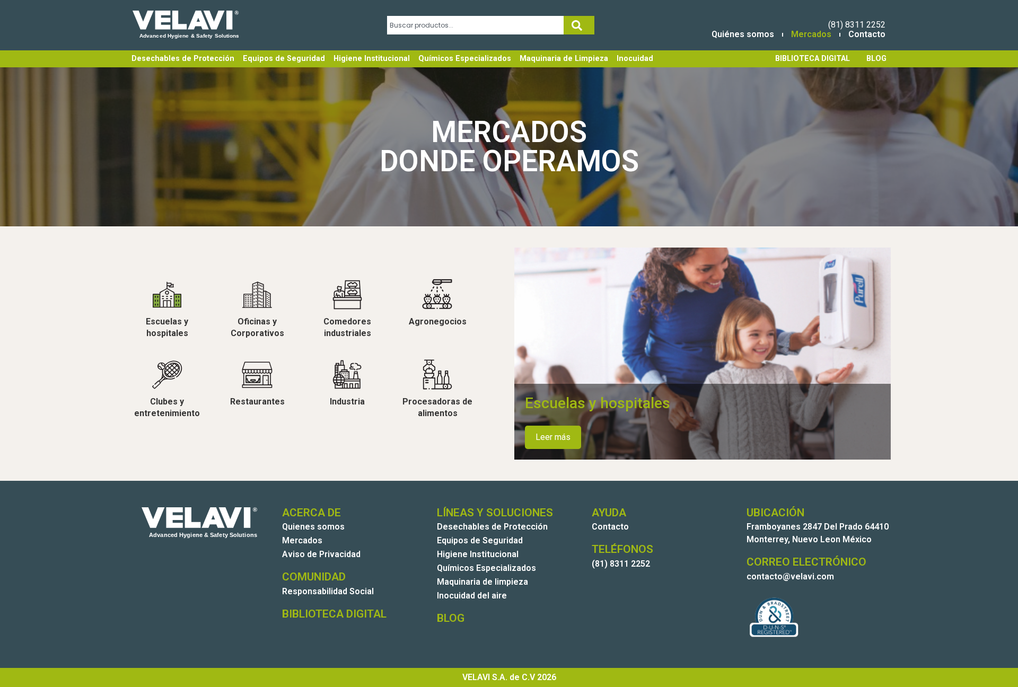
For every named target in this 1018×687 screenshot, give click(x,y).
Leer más (553, 437)
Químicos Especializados (464, 58)
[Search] (579, 25)
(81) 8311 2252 (856, 25)
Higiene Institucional (372, 58)
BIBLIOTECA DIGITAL (812, 58)
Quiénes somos (743, 34)
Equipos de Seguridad (284, 58)
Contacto (866, 34)
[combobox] (475, 25)
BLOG (876, 58)
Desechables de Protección (182, 58)
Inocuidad (635, 58)
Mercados (811, 34)
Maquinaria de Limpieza (564, 58)
